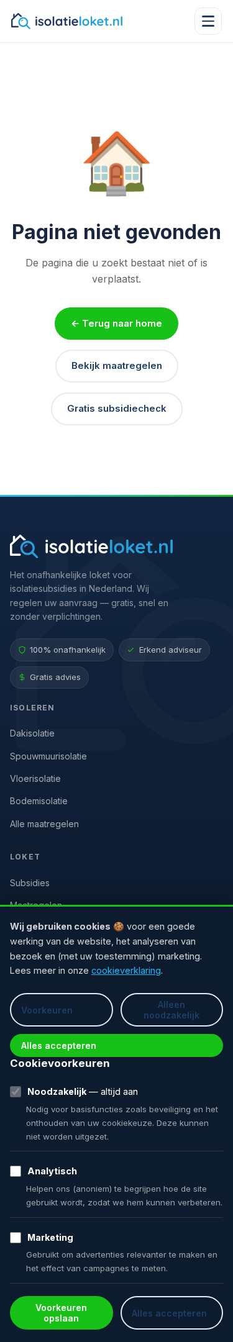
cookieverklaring (126, 970)
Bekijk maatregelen (116, 365)
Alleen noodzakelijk (171, 1009)
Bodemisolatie (39, 801)
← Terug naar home (116, 323)
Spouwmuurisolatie (48, 756)
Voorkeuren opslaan (61, 1312)
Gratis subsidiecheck (117, 408)
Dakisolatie (32, 733)
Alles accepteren (58, 1045)
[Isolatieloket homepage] (66, 21)
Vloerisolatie (35, 778)
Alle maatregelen (44, 823)
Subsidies (30, 882)
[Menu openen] (208, 21)
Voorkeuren (47, 1010)
